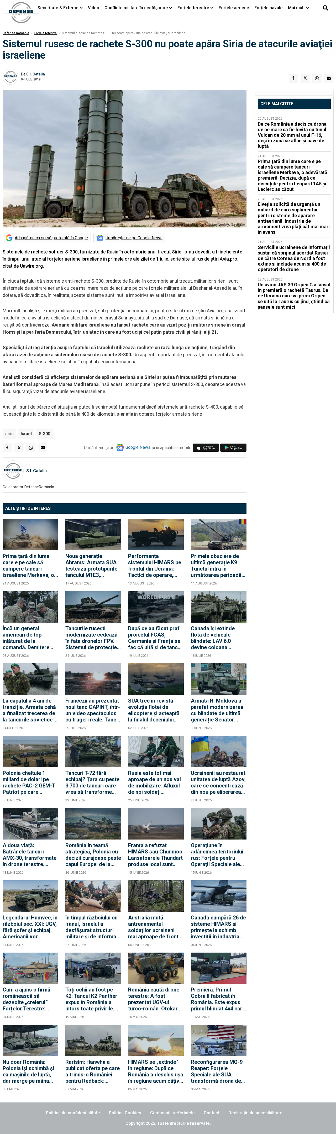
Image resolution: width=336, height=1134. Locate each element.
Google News (137, 447)
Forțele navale (268, 7)
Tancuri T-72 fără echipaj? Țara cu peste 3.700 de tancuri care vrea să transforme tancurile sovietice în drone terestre (92, 782)
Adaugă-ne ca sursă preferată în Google (51, 237)
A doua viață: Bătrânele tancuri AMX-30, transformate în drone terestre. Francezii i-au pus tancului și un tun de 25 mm (30, 854)
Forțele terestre (193, 7)
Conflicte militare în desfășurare (136, 7)
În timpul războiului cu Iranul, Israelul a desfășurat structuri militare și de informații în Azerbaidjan (93, 927)
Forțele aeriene (234, 7)
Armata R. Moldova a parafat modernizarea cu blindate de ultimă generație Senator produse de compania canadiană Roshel (217, 710)
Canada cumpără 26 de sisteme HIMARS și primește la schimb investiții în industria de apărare (218, 927)
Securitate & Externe (58, 7)
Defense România (16, 33)
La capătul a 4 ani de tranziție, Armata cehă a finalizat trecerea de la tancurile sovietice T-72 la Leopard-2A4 (30, 710)
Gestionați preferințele (172, 1112)
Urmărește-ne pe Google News (134, 237)
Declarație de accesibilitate (255, 1112)
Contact (211, 1112)
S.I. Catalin (35, 74)
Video (93, 7)
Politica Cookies (125, 1112)
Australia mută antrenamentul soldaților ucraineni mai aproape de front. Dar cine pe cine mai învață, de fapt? (154, 927)
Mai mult (297, 7)
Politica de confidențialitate (73, 1112)
